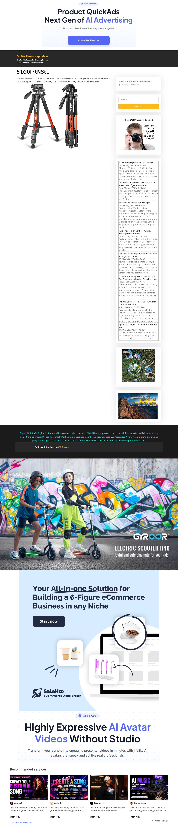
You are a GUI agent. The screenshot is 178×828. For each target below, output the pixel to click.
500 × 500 (47, 78)
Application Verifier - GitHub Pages (134, 202)
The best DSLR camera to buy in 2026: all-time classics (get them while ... (137, 184)
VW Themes (63, 447)
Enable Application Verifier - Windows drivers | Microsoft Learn (135, 232)
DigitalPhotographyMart (33, 56)
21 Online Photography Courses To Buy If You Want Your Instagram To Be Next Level (138, 277)
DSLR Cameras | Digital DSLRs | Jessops (136, 162)
